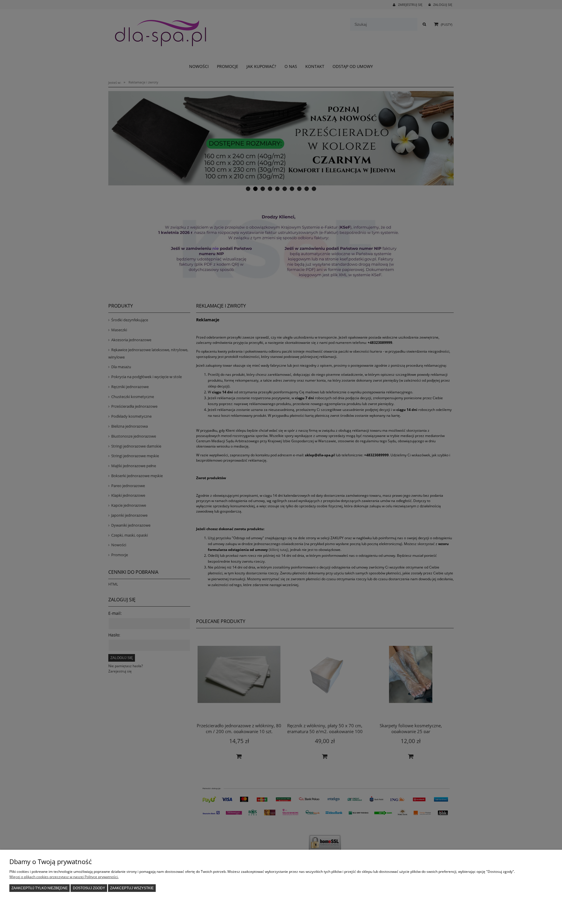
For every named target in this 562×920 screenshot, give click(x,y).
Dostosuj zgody (89, 888)
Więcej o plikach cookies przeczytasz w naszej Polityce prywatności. (64, 876)
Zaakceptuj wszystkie (132, 888)
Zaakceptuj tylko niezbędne (39, 888)
